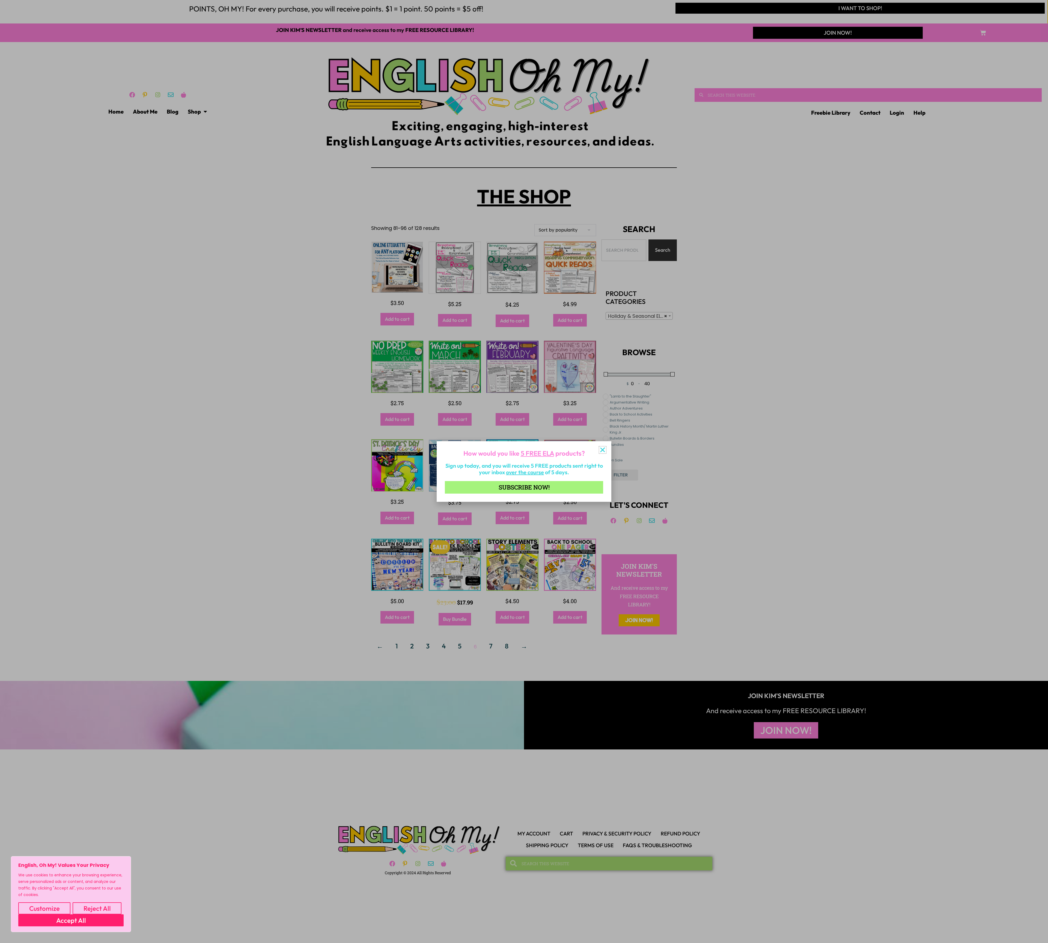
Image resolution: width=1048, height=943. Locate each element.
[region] (71, 894)
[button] (602, 450)
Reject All (97, 908)
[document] (524, 471)
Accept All (71, 920)
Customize (44, 908)
